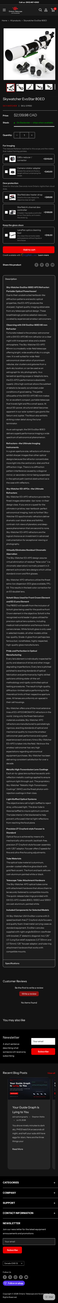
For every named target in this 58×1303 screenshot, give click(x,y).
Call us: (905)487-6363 (29, 2)
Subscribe (43, 1051)
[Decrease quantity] (17, 135)
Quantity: (7, 135)
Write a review (29, 993)
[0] (53, 10)
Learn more (43, 255)
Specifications (12, 963)
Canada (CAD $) (11, 1263)
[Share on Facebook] (36, 265)
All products (15, 20)
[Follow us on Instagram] (15, 1277)
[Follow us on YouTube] (26, 1277)
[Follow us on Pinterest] (21, 1277)
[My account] (45, 10)
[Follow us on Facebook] (5, 1277)
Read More (17, 1149)
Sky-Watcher (10, 106)
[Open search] (40, 10)
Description (11, 279)
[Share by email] (52, 265)
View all (51, 1073)
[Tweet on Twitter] (47, 265)
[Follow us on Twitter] (10, 1277)
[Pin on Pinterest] (42, 265)
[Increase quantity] (32, 135)
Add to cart (29, 249)
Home (4, 20)
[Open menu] (4, 10)
